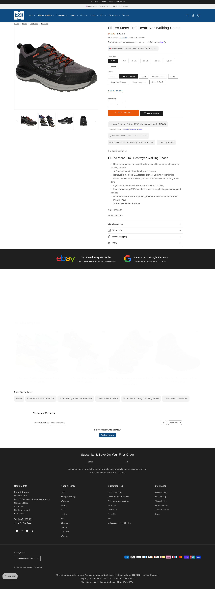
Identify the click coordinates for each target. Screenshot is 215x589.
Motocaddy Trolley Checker (119, 523)
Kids (63, 518)
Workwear (65, 501)
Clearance (65, 523)
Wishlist (64, 536)
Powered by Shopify (35, 567)
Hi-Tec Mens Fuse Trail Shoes (84, 378)
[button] (32, 15)
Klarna (157, 514)
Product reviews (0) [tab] (41, 423)
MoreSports (24, 567)
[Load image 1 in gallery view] (28, 121)
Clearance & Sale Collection (40, 398)
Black (114, 77)
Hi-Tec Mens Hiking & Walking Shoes (141, 398)
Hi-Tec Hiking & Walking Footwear (75, 398)
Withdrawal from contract (118, 501)
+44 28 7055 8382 (22, 523)
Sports (64, 505)
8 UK (125, 61)
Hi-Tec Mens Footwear (107, 398)
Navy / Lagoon (140, 82)
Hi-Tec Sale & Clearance (176, 398)
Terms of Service (162, 510)
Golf (62, 492)
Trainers (44, 24)
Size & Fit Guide (115, 91)
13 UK (115, 67)
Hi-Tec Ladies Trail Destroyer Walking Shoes (37, 378)
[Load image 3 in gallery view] (65, 121)
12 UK (169, 61)
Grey (173, 76)
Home (16, 24)
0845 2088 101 (25, 519)
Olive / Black (157, 82)
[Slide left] (17, 121)
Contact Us (112, 510)
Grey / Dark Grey (118, 82)
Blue (144, 76)
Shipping (123, 37)
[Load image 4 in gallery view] (83, 121)
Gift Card (65, 532)
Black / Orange (128, 76)
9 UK (135, 61)
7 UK (113, 61)
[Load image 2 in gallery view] (46, 121)
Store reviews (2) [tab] (58, 423)
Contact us (130, 314)
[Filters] (164, 423)
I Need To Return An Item (118, 497)
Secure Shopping (162, 505)
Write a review (107, 435)
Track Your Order (115, 492)
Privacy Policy (160, 501)
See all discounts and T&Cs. (132, 129)
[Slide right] (95, 121)
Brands (64, 527)
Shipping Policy (161, 492)
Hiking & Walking (68, 497)
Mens (24, 24)
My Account (113, 505)
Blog (109, 518)
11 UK (159, 61)
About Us (112, 514)
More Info (36, 314)
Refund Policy (160, 497)
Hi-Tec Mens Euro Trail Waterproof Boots (177, 378)
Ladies (64, 514)
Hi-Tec (19, 398)
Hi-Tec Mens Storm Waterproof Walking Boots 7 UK (130, 379)
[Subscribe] (127, 462)
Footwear (34, 24)
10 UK (147, 61)
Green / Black (159, 77)
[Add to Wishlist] (56, 332)
